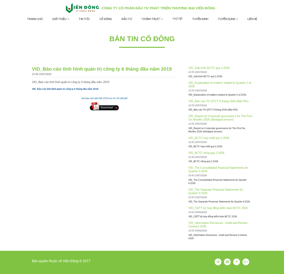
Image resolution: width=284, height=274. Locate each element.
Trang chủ (35, 19)
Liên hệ (252, 19)
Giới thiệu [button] (59, 19)
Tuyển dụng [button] (227, 19)
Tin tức (84, 19)
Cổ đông (105, 19)
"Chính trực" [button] (151, 19)
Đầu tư (127, 19)
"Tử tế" (178, 19)
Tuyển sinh (200, 19)
